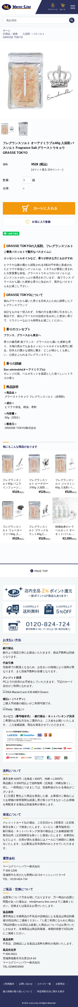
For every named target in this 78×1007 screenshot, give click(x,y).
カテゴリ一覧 (44, 984)
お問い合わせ (26, 984)
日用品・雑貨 (10, 33)
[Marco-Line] (16, 7)
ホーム (6, 30)
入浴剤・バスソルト (34, 33)
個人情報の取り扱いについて (17, 991)
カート (63, 9)
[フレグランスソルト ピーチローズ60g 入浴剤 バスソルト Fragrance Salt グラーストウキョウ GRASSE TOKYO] (39, 464)
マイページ (53, 9)
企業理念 (60, 984)
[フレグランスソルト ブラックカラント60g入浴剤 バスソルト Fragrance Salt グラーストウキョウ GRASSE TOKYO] (39, 510)
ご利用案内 (8, 984)
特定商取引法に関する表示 (50, 991)
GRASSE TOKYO (13, 37)
